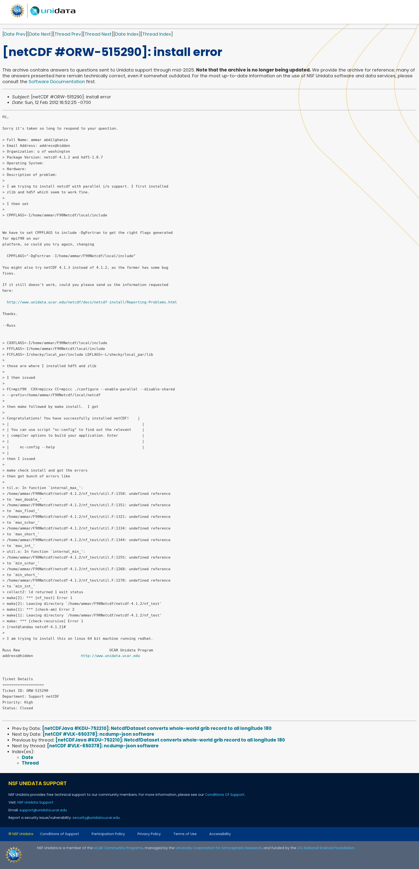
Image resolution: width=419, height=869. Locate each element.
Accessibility (220, 833)
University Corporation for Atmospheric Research (219, 847)
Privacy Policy (149, 833)
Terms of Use (185, 833)
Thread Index (156, 34)
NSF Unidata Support (35, 802)
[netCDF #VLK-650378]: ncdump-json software (98, 734)
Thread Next (98, 34)
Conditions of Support (59, 833)
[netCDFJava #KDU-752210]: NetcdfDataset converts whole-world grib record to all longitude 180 (157, 728)
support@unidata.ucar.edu (43, 810)
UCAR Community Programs (118, 847)
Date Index (127, 34)
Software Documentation (57, 82)
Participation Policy (108, 833)
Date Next (40, 34)
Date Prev (14, 34)
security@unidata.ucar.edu (96, 817)
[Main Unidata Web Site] (43, 18)
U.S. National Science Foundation (325, 847)
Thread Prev (68, 34)
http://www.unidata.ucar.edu (110, 656)
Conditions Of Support (224, 794)
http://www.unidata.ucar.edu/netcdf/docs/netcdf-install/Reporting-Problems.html (92, 302)
